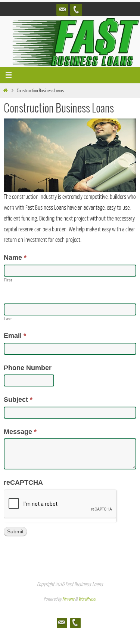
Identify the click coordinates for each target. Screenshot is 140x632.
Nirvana (68, 599)
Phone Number (28, 368)
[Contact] (62, 10)
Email (15, 335)
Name (15, 257)
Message (20, 431)
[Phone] (76, 10)
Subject (18, 399)
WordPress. (87, 599)
